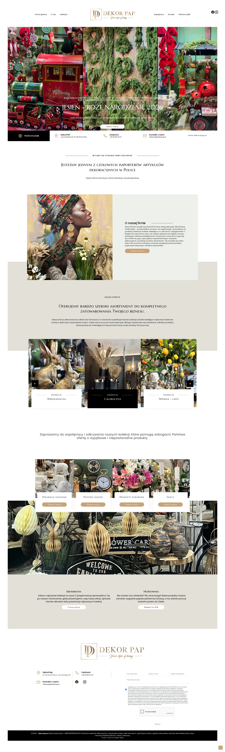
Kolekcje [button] (63, 14)
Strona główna (41, 14)
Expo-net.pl (119, 738)
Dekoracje (126, 735)
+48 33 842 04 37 (87, 675)
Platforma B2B (184, 14)
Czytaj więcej (74, 607)
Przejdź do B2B (151, 607)
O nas (53, 14)
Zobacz (56, 406)
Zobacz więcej (137, 251)
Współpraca (159, 14)
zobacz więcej (112, 126)
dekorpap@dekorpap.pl (51, 684)
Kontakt (171, 14)
